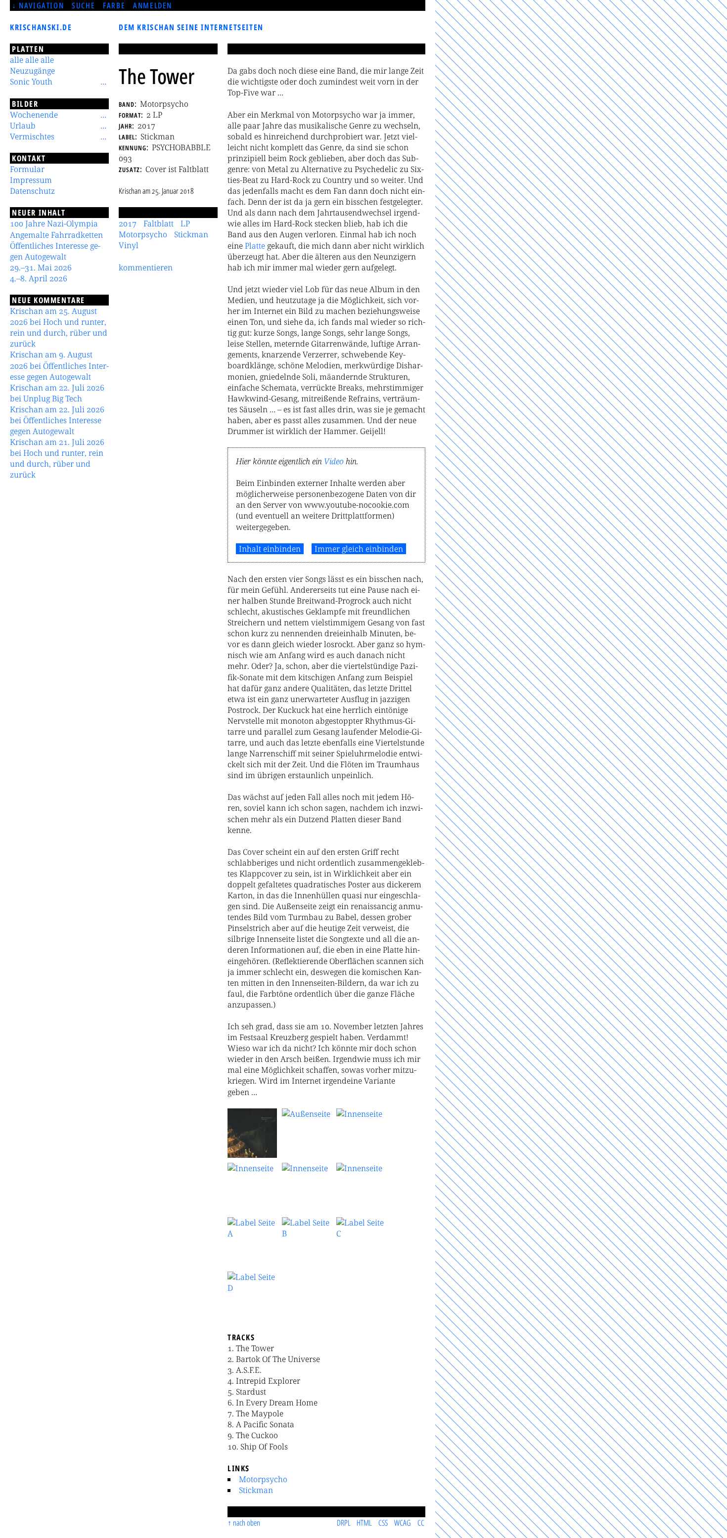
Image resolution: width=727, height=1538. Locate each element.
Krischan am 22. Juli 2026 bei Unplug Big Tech (57, 393)
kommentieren (146, 267)
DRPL (344, 1522)
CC (420, 1522)
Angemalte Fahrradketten (56, 234)
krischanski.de (41, 27)
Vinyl (128, 245)
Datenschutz (32, 190)
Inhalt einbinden (270, 548)
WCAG (402, 1522)
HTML (364, 1522)
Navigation (41, 5)
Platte (255, 245)
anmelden (152, 5)
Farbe (114, 5)
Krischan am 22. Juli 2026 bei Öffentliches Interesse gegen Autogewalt (57, 420)
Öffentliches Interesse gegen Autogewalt (55, 251)
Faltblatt (158, 223)
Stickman (256, 1490)
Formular (27, 169)
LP (185, 223)
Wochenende (34, 114)
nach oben (246, 1522)
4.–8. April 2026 (38, 278)
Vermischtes (32, 136)
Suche (83, 5)
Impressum (31, 180)
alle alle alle (32, 59)
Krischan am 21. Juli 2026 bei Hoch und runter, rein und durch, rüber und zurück (57, 458)
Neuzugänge (32, 70)
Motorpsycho (263, 1479)
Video (334, 461)
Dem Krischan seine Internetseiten (191, 27)
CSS (383, 1522)
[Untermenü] (103, 81)
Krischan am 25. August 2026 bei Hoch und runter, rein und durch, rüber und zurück (58, 327)
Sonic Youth (31, 81)
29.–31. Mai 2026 (41, 267)
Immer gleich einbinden (359, 548)
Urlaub (23, 125)
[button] (252, 1133)
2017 (127, 223)
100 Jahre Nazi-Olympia (54, 223)
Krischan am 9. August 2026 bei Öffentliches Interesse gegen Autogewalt (59, 365)
